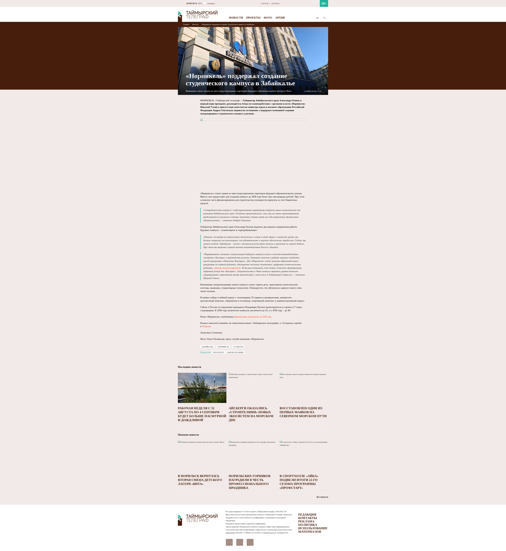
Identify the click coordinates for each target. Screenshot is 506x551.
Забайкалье (207, 347)
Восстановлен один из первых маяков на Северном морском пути (303, 412)
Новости (236, 17)
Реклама (306, 521)
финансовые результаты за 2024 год (253, 316)
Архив (280, 17)
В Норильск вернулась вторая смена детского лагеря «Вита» (200, 480)
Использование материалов (313, 530)
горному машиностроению (227, 268)
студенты (238, 347)
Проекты (253, 17)
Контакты (307, 518)
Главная (186, 24)
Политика (307, 525)
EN (317, 18)
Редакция (307, 514)
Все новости (322, 497)
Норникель (223, 347)
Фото (268, 17)
